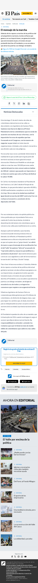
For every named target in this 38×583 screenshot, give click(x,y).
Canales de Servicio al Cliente (24, 565)
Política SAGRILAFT (12, 570)
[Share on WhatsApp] (19, 104)
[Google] (12, 381)
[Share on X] (14, 104)
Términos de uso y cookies (13, 568)
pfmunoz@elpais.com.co (13, 580)
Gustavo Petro (26, 369)
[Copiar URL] (28, 104)
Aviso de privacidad (30, 567)
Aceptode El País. (19, 358)
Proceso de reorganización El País (15, 577)
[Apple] (26, 381)
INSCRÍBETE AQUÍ (19, 363)
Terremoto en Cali (19, 19)
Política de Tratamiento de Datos (19, 357)
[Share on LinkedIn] (24, 104)
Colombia (15, 369)
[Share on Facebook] (9, 104)
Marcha (7, 369)
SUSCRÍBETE (27, 13)
